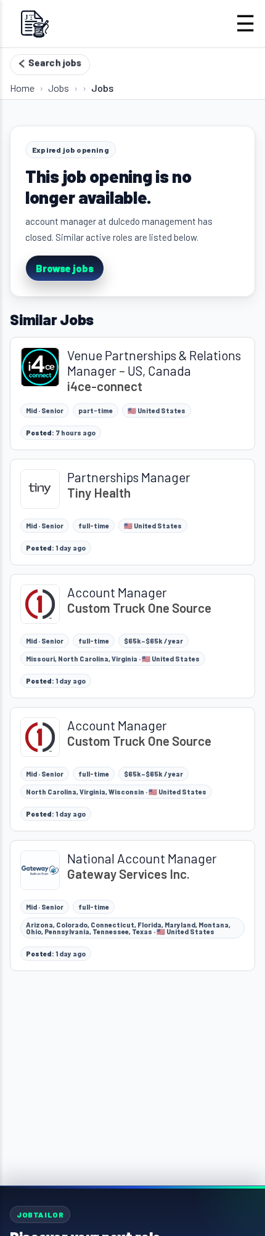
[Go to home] (34, 24)
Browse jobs (65, 268)
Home (22, 88)
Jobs (58, 88)
